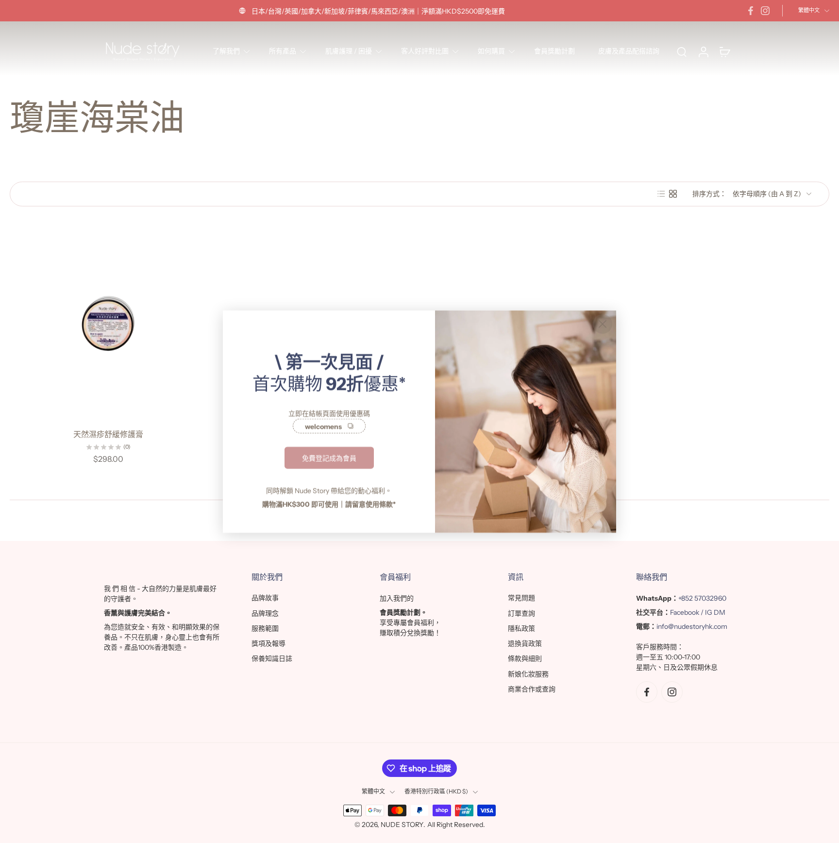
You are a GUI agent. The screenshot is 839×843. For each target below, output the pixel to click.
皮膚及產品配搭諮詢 (628, 51)
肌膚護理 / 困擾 (348, 51)
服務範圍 (265, 628)
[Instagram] (765, 11)
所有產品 (282, 51)
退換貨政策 (525, 643)
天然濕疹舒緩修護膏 (108, 434)
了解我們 (226, 51)
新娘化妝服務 (528, 674)
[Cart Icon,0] (724, 51)
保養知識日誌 (272, 658)
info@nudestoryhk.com (691, 626)
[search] (681, 51)
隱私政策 (521, 628)
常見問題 (521, 597)
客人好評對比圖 (425, 51)
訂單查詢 (521, 613)
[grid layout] (673, 193)
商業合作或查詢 (531, 689)
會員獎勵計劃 (554, 51)
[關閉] (602, 324)
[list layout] (661, 193)
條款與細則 (525, 658)
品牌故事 (265, 597)
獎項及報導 (268, 643)
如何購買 (491, 51)
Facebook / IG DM (697, 612)
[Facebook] (750, 11)
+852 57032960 (702, 598)
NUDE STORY (402, 824)
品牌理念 (265, 613)
